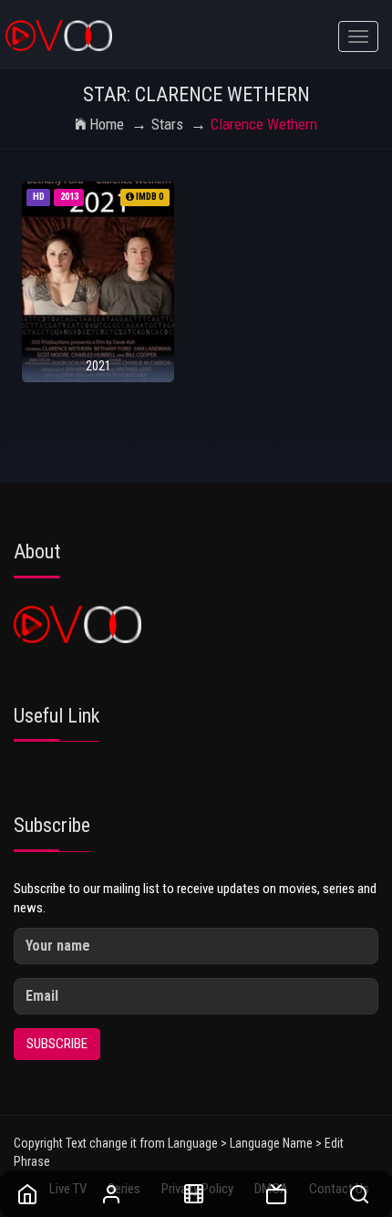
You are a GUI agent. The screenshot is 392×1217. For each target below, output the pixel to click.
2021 (98, 366)
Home (106, 124)
